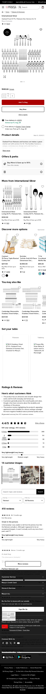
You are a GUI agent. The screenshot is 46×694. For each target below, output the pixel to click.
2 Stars (4, 443)
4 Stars (4, 436)
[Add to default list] (20, 186)
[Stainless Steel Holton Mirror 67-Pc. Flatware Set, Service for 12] (31, 298)
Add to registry (23, 114)
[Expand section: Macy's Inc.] (23, 594)
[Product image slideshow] (23, 56)
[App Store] (8, 657)
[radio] (3, 275)
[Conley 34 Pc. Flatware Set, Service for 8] (34, 197)
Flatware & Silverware (18, 12)
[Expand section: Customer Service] (23, 577)
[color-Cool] (43, 273)
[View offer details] (23, 164)
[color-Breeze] (40, 273)
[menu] (3, 7)
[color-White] (3, 275)
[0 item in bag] (42, 7)
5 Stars (4, 431)
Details (11, 89)
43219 (19, 120)
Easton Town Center (23, 126)
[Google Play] (24, 657)
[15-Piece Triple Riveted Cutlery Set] (10, 243)
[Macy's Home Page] (11, 7)
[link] (12, 217)
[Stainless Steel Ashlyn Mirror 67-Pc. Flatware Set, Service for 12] (11, 298)
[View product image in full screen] (4, 77)
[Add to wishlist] (40, 29)
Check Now (26, 630)
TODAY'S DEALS (7, 2)
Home (7, 12)
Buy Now (23, 109)
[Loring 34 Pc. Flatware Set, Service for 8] (12, 197)
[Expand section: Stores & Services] (23, 588)
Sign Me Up (23, 609)
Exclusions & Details (16, 630)
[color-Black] (7, 275)
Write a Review (39, 423)
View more (6, 150)
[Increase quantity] (12, 96)
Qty (8, 93)
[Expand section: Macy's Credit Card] (23, 582)
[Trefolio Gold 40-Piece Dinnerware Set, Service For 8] (28, 243)
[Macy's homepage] (2, 12)
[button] (23, 56)
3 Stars (4, 439)
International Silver (9, 16)
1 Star (4, 447)
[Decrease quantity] (4, 96)
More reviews (23, 564)
